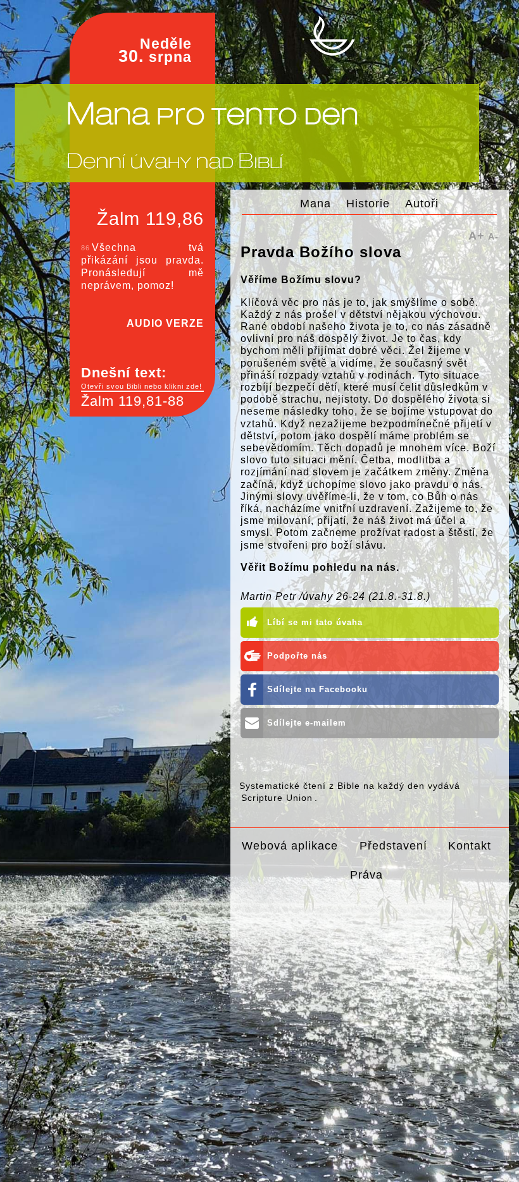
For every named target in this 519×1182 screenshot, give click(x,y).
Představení (393, 845)
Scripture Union (277, 798)
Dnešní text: (141, 377)
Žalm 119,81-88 (132, 401)
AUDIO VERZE (165, 323)
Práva (366, 874)
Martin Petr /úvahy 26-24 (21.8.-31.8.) (335, 596)
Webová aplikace (290, 845)
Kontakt (469, 845)
